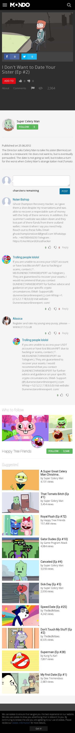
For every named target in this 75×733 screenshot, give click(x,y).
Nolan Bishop (21, 199)
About (5, 88)
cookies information (21, 722)
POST (65, 191)
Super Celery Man (28, 121)
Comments (19, 88)
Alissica (17, 318)
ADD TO (9, 81)
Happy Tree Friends (16, 451)
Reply (65, 247)
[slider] (33, 49)
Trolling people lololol (26, 257)
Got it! (39, 728)
